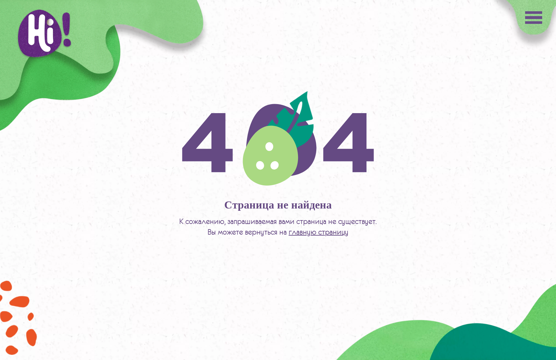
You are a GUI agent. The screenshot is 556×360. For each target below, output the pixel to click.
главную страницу (318, 232)
